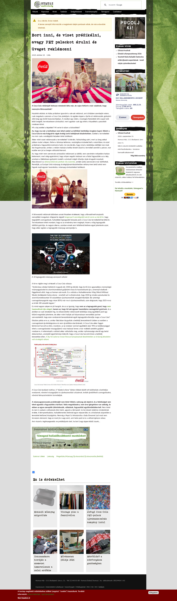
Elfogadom (153, 593)
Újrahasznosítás (90, 456)
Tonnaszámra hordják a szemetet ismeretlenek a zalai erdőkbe (43, 563)
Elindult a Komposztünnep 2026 (129, 54)
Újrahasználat (78, 456)
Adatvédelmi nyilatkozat (54, 587)
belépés (101, 587)
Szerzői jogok (69, 587)
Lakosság (50, 456)
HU (92, 587)
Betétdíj (100, 456)
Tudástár (63, 12)
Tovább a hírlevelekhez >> (124, 182)
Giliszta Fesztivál (124, 51)
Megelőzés (60, 456)
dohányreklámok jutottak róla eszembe (60, 162)
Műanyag (69, 456)
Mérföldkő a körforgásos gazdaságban (94, 560)
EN (96, 587)
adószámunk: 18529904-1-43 (114, 581)
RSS (88, 587)
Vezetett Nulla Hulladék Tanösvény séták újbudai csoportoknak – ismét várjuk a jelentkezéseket (131, 60)
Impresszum (40, 587)
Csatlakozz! (117, 12)
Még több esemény (138, 156)
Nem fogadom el (24, 598)
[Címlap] (43, 4)
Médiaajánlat (81, 587)
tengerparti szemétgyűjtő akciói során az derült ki (84, 217)
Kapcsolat (45, 12)
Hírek (54, 12)
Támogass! (105, 12)
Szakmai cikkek (39, 456)
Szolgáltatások (76, 12)
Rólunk (35, 12)
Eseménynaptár (91, 12)
